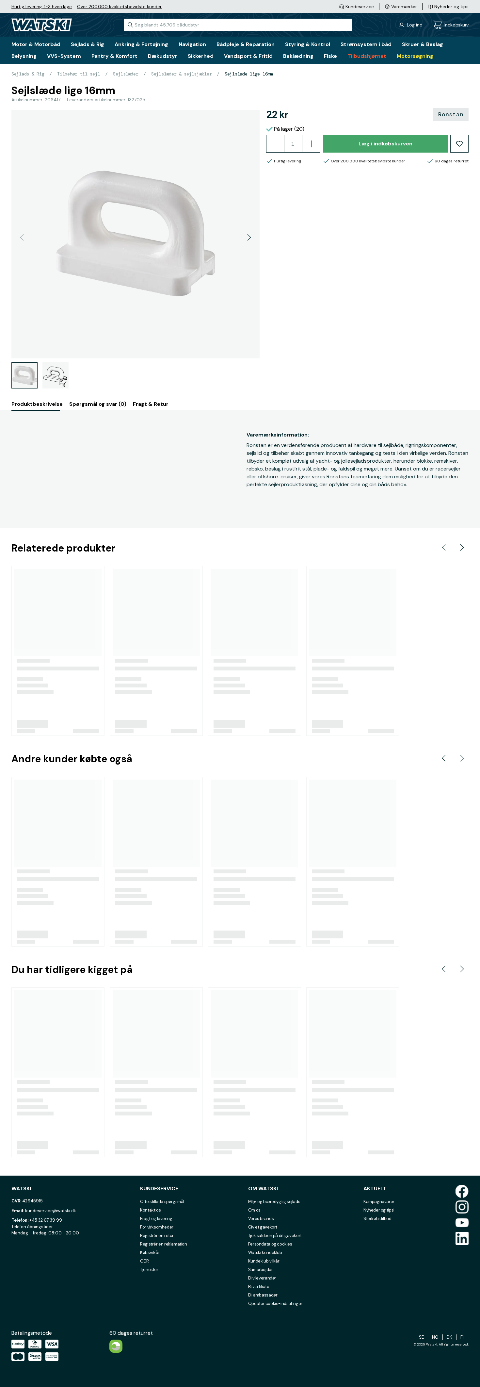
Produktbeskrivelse (37, 404)
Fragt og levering (156, 1218)
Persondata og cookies (270, 1244)
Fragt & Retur (150, 404)
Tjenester (149, 1269)
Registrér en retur (157, 1235)
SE (421, 1337)
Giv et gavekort (262, 1227)
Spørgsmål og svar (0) (97, 404)
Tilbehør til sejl (78, 74)
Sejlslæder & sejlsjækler (181, 74)
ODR (144, 1261)
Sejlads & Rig (27, 74)
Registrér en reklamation (163, 1244)
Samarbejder (260, 1269)
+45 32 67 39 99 (45, 1220)
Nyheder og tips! (378, 1210)
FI (462, 1337)
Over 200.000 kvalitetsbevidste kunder (119, 6)
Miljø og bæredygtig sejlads (274, 1201)
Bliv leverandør (262, 1278)
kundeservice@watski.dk (50, 1211)
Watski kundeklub (265, 1252)
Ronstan (450, 114)
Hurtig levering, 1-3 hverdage (41, 6)
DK (449, 1337)
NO (435, 1337)
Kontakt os (150, 1210)
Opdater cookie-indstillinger (275, 1303)
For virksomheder (156, 1227)
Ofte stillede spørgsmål (162, 1201)
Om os (254, 1210)
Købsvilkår (150, 1252)
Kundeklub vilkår (264, 1261)
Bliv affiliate (258, 1286)
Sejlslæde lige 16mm (249, 74)
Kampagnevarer (378, 1201)
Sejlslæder (125, 74)
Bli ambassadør (263, 1295)
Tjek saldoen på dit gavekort (275, 1235)
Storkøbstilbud (377, 1218)
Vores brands (261, 1218)
